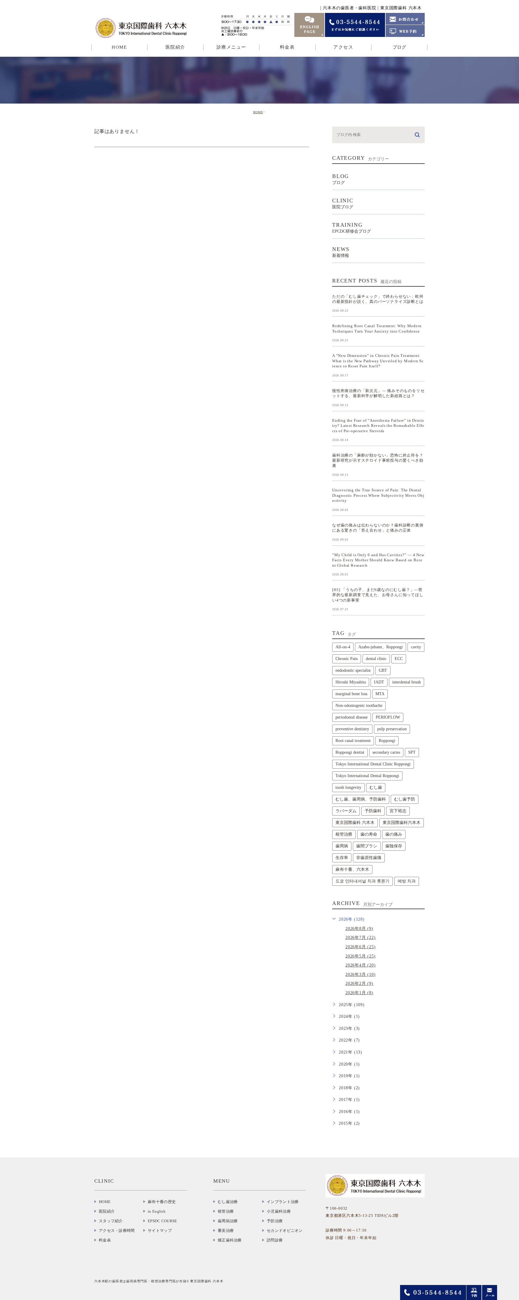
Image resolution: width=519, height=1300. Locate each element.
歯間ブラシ (366, 846)
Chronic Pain (346, 658)
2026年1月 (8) (359, 993)
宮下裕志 (398, 811)
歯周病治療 (228, 1221)
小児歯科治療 (279, 1211)
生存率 (341, 857)
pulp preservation (392, 729)
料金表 (287, 47)
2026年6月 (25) (360, 947)
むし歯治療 (228, 1201)
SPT (412, 752)
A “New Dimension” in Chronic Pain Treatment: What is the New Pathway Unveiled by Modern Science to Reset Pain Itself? (378, 360)
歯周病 (341, 846)
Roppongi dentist (349, 752)
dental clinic (376, 658)
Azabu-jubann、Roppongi (380, 647)
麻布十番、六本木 (352, 869)
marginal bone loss (351, 694)
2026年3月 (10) (360, 974)
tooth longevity (348, 787)
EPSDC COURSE (162, 1221)
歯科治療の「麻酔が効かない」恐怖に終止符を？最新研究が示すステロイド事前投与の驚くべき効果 (377, 460)
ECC (399, 658)
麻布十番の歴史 (162, 1201)
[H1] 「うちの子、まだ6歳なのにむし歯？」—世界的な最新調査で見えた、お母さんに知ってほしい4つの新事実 (377, 594)
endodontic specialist (353, 670)
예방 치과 (407, 881)
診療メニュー (231, 47)
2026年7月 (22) (360, 937)
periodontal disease (351, 717)
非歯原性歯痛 (368, 857)
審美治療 (226, 1230)
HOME (119, 47)
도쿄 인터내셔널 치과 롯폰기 (362, 881)
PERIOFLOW (388, 717)
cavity (416, 647)
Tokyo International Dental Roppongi (367, 776)
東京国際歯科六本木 (401, 822)
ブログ (399, 47)
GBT (383, 670)
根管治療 (343, 834)
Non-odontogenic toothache (358, 705)
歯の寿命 (368, 834)
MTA (379, 694)
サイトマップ (160, 1230)
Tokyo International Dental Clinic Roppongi (373, 764)
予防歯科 (373, 811)
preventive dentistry (352, 729)
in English (156, 1211)
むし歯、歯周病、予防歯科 (360, 799)
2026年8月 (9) (359, 928)
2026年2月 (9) (359, 983)
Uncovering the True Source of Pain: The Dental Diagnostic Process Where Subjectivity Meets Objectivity (378, 495)
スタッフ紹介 (111, 1221)
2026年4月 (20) (360, 965)
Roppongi (387, 740)
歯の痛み (393, 834)
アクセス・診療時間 (117, 1230)
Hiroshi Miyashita (350, 682)
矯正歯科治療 (230, 1240)
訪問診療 (275, 1240)
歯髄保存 (393, 846)
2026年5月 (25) (360, 956)
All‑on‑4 (342, 647)
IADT (379, 682)
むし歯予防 (404, 799)
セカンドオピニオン (284, 1230)
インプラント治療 (283, 1201)
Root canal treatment (353, 740)
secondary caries (386, 752)
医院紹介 (107, 1211)
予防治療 (275, 1221)
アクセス (343, 47)
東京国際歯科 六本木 (355, 822)
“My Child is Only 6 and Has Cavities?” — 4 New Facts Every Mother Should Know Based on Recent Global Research (378, 559)
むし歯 (375, 787)
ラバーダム (346, 811)
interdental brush (406, 682)
